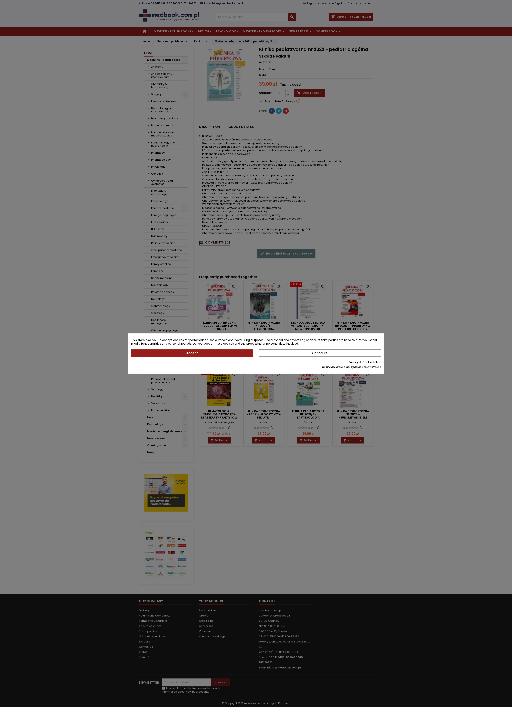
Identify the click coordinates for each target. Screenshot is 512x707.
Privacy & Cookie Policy (365, 362)
